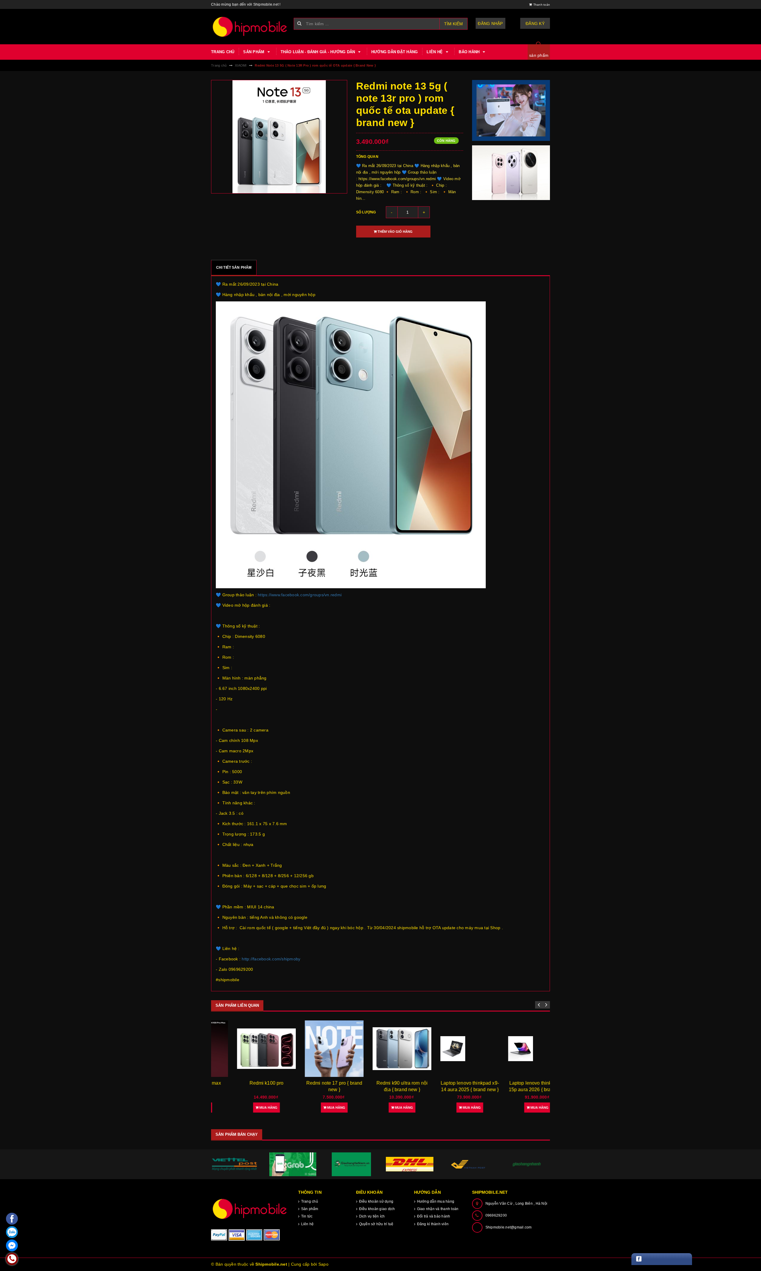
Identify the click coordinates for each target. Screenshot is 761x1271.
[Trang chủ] (250, 26)
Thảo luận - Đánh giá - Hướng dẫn (318, 52)
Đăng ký (535, 23)
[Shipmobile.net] (250, 1208)
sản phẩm (538, 55)
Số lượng (366, 212)
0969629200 (496, 1215)
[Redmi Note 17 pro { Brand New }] (312, 1048)
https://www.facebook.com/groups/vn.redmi (300, 594)
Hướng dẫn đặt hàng (394, 52)
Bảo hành (470, 52)
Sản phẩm (254, 52)
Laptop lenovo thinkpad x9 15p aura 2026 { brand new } (516, 1089)
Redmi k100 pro (245, 1083)
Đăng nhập (490, 23)
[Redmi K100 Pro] (245, 1048)
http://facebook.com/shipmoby (271, 959)
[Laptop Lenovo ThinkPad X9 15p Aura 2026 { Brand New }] (516, 1048)
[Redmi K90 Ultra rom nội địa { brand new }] (380, 1048)
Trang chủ (222, 52)
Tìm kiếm (453, 23)
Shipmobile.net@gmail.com (508, 1227)
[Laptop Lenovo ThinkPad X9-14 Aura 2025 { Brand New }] (448, 1048)
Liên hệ (435, 52)
